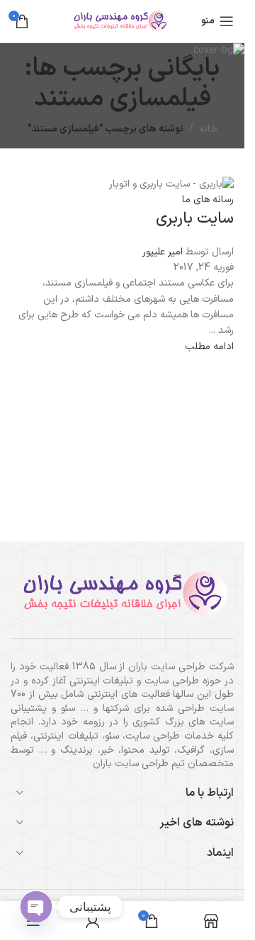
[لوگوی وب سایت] (122, 20)
